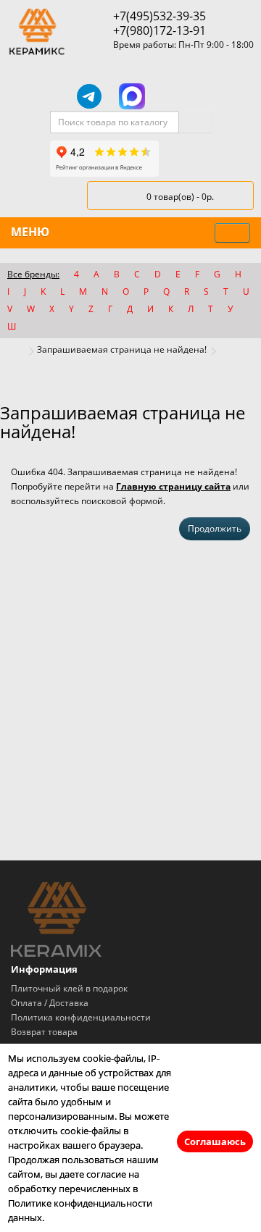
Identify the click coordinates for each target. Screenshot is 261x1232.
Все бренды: (33, 274)
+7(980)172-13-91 (159, 30)
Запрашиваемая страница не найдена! (122, 349)
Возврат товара (44, 1032)
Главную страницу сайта (173, 486)
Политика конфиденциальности (81, 1017)
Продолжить (214, 528)
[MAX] (132, 96)
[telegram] (89, 96)
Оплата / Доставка (49, 1003)
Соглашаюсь (215, 1141)
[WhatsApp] (173, 96)
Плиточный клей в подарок (69, 988)
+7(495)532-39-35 (159, 16)
